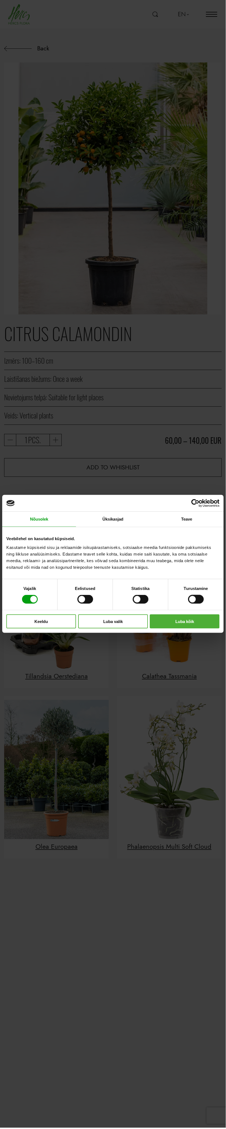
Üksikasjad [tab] (113, 519)
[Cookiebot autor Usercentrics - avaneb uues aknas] (195, 503)
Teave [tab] (186, 519)
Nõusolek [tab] (39, 519)
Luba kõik (184, 621)
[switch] (85, 599)
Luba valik (113, 621)
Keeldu (41, 621)
